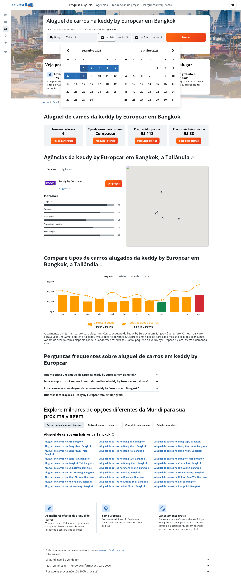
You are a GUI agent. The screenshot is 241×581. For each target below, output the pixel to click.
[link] (63, 141)
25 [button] (107, 92)
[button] (5, 5)
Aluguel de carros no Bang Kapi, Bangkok (177, 441)
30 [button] (91, 99)
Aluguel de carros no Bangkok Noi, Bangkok (179, 458)
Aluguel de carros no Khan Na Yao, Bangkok (69, 477)
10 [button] (99, 76)
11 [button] (107, 76)
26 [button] (115, 92)
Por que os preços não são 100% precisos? (72, 571)
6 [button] (68, 76)
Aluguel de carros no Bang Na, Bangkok (121, 450)
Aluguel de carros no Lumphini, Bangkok (177, 486)
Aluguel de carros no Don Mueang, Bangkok (69, 472)
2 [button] (91, 68)
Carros (46, 101)
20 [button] (67, 92)
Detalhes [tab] (51, 169)
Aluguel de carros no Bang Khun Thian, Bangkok (66, 452)
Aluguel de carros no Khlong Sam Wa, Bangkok (180, 477)
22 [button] (83, 92)
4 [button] (107, 68)
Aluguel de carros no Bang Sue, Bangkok (122, 458)
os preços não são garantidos (112, 550)
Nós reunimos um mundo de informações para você (78, 565)
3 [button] (99, 68)
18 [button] (107, 84)
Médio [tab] (122, 276)
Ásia (55, 101)
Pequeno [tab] (108, 276)
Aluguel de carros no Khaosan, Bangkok (121, 477)
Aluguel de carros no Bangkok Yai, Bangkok (69, 463)
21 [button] (75, 92)
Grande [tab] (135, 276)
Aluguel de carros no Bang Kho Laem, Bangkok (180, 446)
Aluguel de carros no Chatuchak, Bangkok (178, 463)
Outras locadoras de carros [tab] (103, 425)
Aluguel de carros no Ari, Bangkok (64, 441)
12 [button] (115, 76)
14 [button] (75, 84)
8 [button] (83, 76)
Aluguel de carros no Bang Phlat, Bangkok (178, 450)
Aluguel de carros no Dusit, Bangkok (120, 472)
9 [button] (91, 76)
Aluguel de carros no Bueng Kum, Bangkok (123, 463)
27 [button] (67, 99)
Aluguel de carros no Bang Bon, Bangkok (122, 441)
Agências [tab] (67, 169)
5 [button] (115, 68)
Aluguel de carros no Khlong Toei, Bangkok (123, 481)
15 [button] (83, 84)
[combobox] (63, 29)
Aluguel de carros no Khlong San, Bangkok (68, 481)
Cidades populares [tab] (167, 425)
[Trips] (5, 52)
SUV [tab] (146, 276)
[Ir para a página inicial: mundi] (23, 5)
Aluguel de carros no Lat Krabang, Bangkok (69, 486)
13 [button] (67, 84)
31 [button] (173, 99)
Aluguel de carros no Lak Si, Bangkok (175, 481)
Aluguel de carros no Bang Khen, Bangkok (123, 446)
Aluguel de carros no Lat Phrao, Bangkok (122, 486)
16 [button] (91, 84)
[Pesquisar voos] (5, 15)
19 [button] (115, 84)
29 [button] (83, 99)
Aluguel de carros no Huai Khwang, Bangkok (179, 472)
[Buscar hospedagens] (5, 22)
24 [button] (99, 92)
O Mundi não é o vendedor (62, 559)
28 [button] (75, 99)
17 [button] (99, 84)
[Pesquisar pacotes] (5, 35)
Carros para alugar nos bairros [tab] (64, 425)
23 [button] (91, 92)
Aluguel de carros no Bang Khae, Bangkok (68, 446)
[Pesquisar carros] (5, 29)
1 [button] (83, 68)
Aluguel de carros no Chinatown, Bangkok (68, 467)
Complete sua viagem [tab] (137, 425)
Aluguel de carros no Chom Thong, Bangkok (124, 467)
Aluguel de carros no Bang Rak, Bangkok (67, 458)
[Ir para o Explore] (5, 42)
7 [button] (76, 76)
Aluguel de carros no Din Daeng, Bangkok (177, 467)
